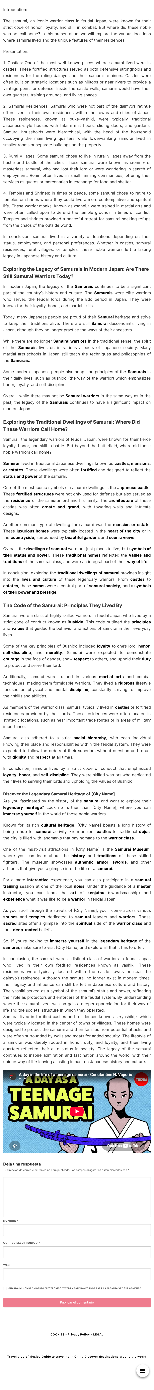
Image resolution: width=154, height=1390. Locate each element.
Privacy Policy (79, 1334)
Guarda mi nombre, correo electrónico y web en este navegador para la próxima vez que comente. (75, 1288)
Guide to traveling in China (62, 1356)
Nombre (10, 1220)
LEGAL (98, 1334)
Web (6, 1264)
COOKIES (58, 1334)
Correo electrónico (21, 1242)
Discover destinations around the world (115, 1356)
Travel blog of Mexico (24, 1356)
